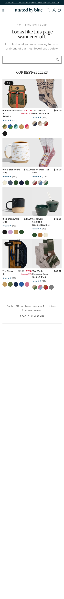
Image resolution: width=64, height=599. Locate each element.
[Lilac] (10, 232)
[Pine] (16, 182)
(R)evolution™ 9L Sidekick (6, 113)
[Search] (48, 10)
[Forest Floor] (27, 182)
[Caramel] (40, 235)
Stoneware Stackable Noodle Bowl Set (40, 221)
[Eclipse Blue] (10, 182)
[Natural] (40, 123)
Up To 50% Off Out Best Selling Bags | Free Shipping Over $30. (32, 3)
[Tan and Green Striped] (34, 287)
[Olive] (4, 126)
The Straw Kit (7, 273)
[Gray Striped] (51, 287)
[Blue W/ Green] (10, 126)
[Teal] (16, 126)
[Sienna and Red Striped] (45, 287)
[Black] (4, 133)
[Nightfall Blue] (21, 182)
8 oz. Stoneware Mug (10, 220)
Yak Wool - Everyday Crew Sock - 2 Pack (40, 274)
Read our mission (32, 316)
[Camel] (21, 126)
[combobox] (32, 59)
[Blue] (40, 182)
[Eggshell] (4, 182)
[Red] (45, 123)
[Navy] (34, 123)
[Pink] (27, 126)
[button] (59, 10)
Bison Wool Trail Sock (40, 171)
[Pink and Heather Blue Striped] (40, 287)
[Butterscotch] (16, 232)
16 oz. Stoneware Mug (11, 171)
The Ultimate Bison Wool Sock (40, 112)
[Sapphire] (21, 284)
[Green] (45, 182)
